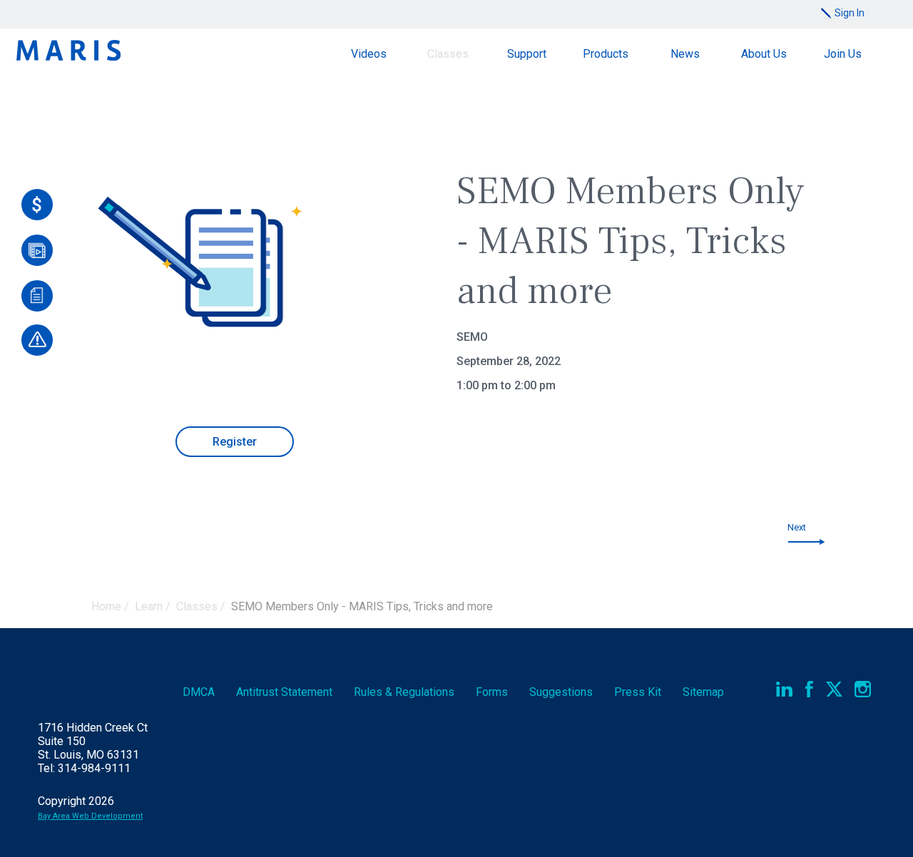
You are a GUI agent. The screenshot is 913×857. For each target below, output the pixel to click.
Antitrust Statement (284, 692)
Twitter (834, 689)
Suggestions (561, 692)
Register (235, 441)
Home (106, 606)
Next (796, 527)
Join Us (843, 54)
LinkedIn (784, 689)
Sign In (849, 13)
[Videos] (37, 250)
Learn (149, 606)
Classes (448, 54)
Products (605, 54)
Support (526, 54)
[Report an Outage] (37, 340)
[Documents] (37, 296)
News (685, 54)
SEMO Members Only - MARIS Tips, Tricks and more (362, 606)
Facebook (809, 689)
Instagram (862, 689)
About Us (764, 54)
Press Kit (637, 692)
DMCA (199, 692)
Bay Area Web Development (90, 816)
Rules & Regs (404, 692)
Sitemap (703, 692)
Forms (492, 692)
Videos (369, 54)
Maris (68, 50)
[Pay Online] (37, 204)
